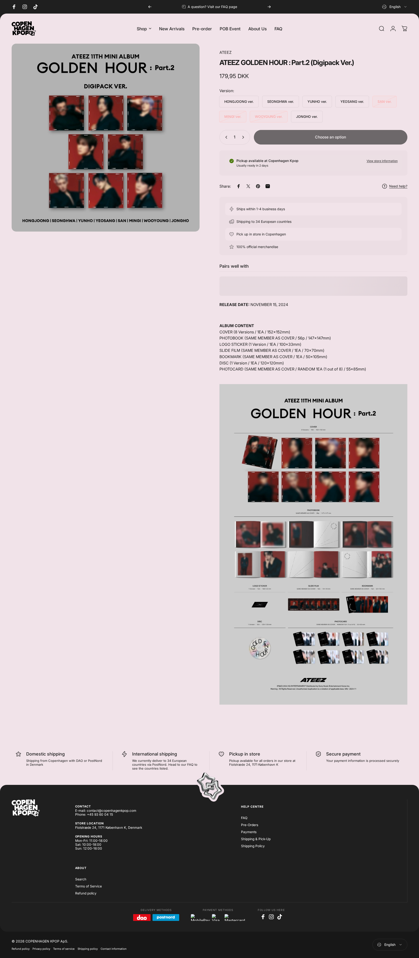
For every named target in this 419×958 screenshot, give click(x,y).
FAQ (244, 818)
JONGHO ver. (307, 116)
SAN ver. (385, 101)
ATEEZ (225, 52)
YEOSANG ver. (352, 101)
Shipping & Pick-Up (256, 839)
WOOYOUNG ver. (268, 116)
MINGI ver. (232, 116)
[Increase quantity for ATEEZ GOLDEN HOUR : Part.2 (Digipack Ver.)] (244, 137)
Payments (249, 832)
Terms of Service (88, 886)
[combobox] (394, 7)
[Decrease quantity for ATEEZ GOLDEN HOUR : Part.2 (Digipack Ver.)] (225, 137)
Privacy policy (41, 948)
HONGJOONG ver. (239, 101)
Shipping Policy (253, 846)
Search (80, 879)
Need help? (398, 186)
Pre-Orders (249, 825)
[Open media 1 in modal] (106, 138)
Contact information (114, 948)
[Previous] (150, 7)
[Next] (269, 7)
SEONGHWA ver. (280, 101)
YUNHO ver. (317, 101)
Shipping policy (88, 948)
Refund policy (86, 893)
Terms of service (64, 948)
